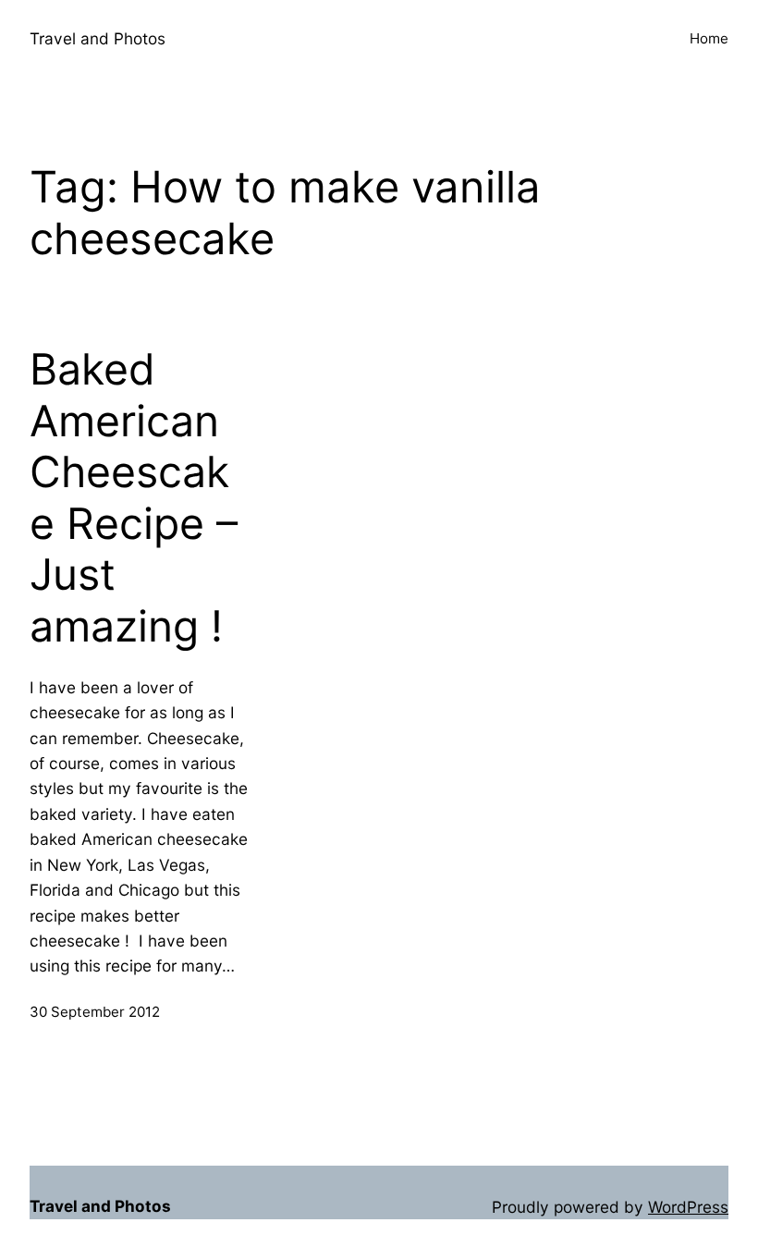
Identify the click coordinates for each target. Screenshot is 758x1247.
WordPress (688, 1206)
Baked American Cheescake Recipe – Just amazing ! (134, 498)
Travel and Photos (97, 38)
